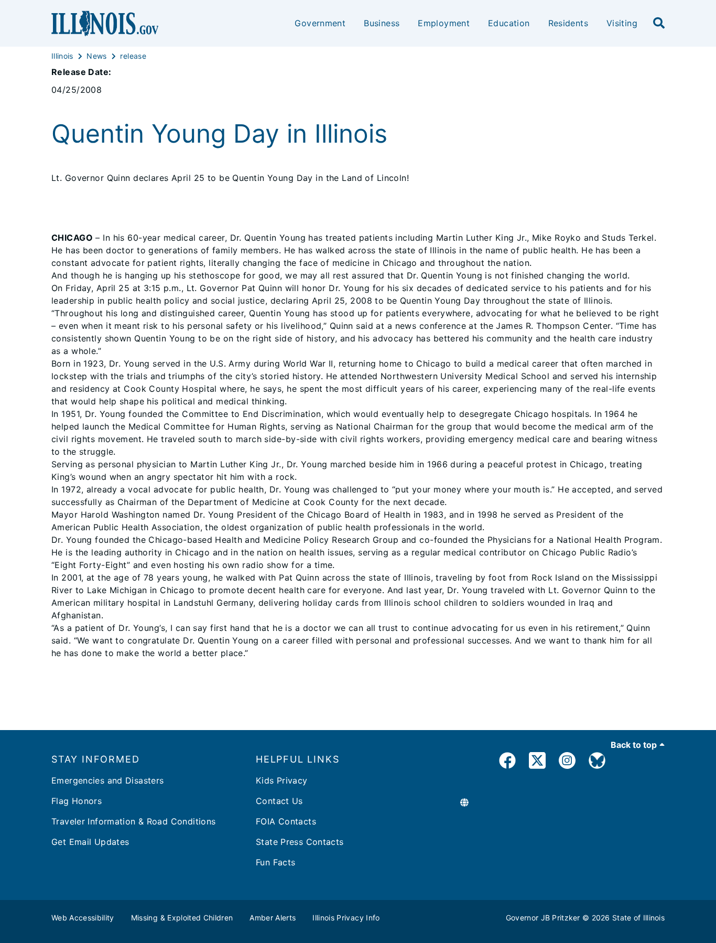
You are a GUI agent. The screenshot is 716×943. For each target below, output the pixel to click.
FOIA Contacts (286, 821)
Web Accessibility (82, 917)
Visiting (621, 23)
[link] (507, 762)
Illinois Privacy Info (345, 917)
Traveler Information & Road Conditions (133, 821)
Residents (568, 23)
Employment (444, 23)
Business (381, 23)
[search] (659, 23)
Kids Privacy (282, 780)
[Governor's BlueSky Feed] (597, 762)
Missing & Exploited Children (182, 917)
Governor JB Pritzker (543, 917)
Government (320, 23)
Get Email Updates (90, 842)
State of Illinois (638, 917)
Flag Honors (76, 801)
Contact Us (279, 801)
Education (508, 23)
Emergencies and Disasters (107, 780)
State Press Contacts (300, 842)
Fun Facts (275, 862)
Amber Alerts (272, 917)
